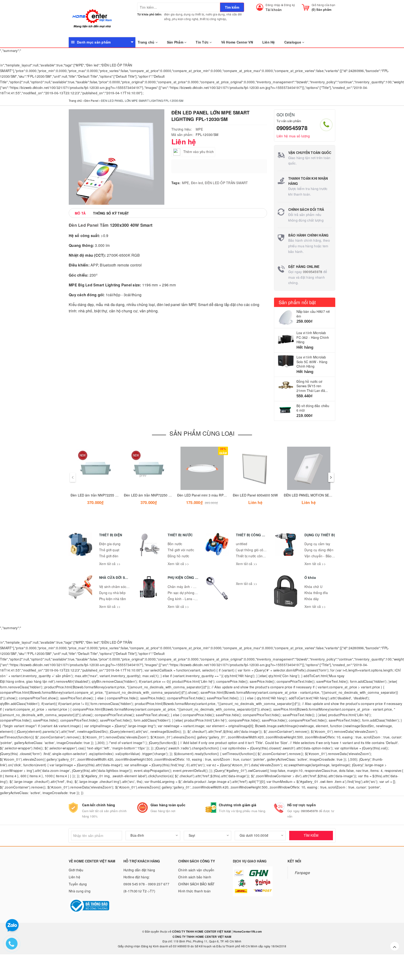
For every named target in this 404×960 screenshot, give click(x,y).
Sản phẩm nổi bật (297, 302)
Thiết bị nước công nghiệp (256, 556)
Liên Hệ (268, 42)
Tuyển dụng (78, 884)
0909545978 (292, 128)
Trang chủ (146, 42)
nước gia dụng (215, 14)
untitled (241, 543)
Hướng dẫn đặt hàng (139, 870)
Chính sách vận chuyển (196, 870)
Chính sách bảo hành (194, 877)
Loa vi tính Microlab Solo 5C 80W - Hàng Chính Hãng (312, 362)
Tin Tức (202, 42)
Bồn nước (175, 543)
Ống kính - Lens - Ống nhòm (190, 598)
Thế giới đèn (108, 556)
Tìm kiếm (232, 7)
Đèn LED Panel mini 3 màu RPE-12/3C (206, 495)
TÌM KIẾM (311, 835)
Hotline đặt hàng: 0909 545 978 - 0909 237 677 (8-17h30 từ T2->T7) (146, 884)
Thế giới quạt (109, 550)
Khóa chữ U (313, 586)
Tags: (175, 182)
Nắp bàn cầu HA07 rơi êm (313, 313)
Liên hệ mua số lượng (293, 136)
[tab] (80, 213)
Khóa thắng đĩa (316, 592)
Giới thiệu (76, 870)
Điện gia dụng (109, 543)
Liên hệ (74, 877)
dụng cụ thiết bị (194, 14)
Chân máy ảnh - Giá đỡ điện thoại (194, 586)
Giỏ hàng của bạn (323, 5)
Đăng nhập (273, 5)
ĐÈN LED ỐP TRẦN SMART (226, 182)
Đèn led (197, 182)
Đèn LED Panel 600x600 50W (255, 495)
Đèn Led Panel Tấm (88, 225)
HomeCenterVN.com (247, 931)
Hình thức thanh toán (194, 891)
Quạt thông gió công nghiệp (257, 550)
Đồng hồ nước (178, 556)
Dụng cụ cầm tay (317, 543)
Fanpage (302, 872)
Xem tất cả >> (109, 563)
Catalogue (293, 42)
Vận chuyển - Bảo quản (322, 556)
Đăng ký (289, 5)
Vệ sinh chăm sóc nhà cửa (119, 586)
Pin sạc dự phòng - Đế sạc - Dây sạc (196, 592)
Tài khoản (274, 9)
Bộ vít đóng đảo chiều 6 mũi (312, 408)
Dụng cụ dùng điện (318, 550)
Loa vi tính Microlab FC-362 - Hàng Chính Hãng (312, 337)
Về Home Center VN (237, 42)
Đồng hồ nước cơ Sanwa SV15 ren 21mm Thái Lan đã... (312, 386)
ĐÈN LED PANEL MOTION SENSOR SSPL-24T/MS (322, 495)
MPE (199, 129)
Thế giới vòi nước (181, 550)
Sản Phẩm (175, 42)
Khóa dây (311, 598)
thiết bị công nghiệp (213, 19)
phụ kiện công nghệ (185, 19)
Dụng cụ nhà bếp (112, 592)
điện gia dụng (173, 14)
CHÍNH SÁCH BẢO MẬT (196, 884)
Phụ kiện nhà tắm (112, 598)
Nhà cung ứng (79, 891)
